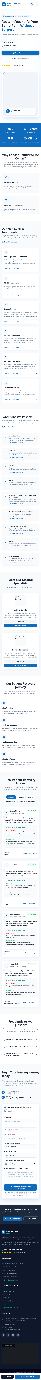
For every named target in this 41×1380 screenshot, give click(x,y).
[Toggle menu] (37, 4)
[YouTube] (18, 1335)
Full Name (8, 1117)
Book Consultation (20, 625)
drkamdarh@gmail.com (12, 1329)
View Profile (20, 621)
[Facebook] (3, 1335)
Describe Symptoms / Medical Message (17, 1169)
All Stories (11, 797)
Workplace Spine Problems (27, 801)
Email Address (9, 1134)
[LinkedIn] (13, 1335)
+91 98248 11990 (11, 1093)
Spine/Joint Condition (12, 1143)
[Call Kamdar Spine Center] (32, 4)
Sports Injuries (10, 801)
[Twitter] (8, 1335)
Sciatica (30, 797)
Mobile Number (10, 1126)
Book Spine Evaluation (12, 1219)
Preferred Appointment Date (14, 1160)
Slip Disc (21, 797)
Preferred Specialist (12, 1151)
